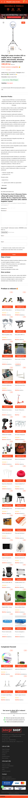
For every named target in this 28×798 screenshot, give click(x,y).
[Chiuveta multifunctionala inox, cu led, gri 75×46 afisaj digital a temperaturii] (7, 374)
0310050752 (9, 777)
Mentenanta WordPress (14, 793)
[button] (23, 2)
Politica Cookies (5, 767)
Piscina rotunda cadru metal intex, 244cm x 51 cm (7, 631)
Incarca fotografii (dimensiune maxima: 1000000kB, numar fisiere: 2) (14, 228)
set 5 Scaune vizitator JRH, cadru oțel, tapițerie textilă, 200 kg (20, 508)
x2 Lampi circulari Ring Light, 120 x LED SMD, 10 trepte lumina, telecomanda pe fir (7, 694)
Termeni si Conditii (6, 764)
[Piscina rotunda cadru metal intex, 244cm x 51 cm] (7, 621)
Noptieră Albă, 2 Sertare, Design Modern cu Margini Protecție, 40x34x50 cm (7, 607)
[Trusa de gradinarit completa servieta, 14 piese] (7, 348)
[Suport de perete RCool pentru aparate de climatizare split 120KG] (20, 374)
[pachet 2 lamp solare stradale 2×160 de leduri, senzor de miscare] (7, 299)
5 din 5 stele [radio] (15, 208)
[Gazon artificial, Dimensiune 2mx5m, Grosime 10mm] (20, 596)
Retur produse (5, 758)
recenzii (8, 69)
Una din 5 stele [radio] (8, 208)
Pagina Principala (6, 749)
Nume (2, 235)
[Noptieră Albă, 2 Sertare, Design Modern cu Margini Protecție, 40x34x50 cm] (7, 596)
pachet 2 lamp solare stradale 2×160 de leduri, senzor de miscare (7, 310)
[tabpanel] (7, 303)
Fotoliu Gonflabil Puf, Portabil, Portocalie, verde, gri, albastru (20, 483)
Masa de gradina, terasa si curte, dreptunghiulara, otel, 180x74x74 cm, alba (7, 334)
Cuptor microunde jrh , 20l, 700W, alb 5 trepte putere (7, 557)
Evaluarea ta (4, 208)
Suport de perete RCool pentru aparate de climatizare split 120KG (20, 385)
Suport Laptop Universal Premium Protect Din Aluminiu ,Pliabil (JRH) (21, 694)
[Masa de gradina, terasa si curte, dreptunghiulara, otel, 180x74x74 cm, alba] (7, 323)
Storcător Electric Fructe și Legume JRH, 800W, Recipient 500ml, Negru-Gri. (7, 508)
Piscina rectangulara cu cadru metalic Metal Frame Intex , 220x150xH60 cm (20, 631)
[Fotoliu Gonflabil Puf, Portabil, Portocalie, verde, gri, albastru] (20, 473)
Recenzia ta (4, 210)
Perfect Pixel (23, 792)
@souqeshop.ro (12, 778)
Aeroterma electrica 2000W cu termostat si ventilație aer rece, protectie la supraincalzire (20, 557)
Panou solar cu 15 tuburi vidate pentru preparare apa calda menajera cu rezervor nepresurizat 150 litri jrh (20, 359)
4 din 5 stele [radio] (13, 208)
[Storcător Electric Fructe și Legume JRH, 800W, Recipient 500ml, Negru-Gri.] (7, 497)
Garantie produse (6, 756)
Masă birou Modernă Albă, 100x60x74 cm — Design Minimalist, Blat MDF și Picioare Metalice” (7, 483)
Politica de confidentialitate (7, 765)
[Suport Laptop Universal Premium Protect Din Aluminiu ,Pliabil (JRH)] (21, 683)
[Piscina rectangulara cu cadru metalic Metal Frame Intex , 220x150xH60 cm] (20, 621)
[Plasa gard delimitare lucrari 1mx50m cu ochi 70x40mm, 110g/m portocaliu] (20, 522)
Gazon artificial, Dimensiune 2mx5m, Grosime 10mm (20, 607)
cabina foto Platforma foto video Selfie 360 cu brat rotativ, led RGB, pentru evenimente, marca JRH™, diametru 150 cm (21, 669)
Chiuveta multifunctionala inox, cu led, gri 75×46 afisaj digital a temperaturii (7, 385)
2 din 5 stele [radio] (10, 208)
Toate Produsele (5, 751)
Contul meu (4, 752)
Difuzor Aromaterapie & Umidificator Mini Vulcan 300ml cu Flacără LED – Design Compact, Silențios (20, 459)
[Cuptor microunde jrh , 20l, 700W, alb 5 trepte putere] (7, 547)
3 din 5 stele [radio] (12, 208)
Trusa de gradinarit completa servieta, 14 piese (7, 359)
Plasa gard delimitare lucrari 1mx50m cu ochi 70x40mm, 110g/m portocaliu (20, 533)
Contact (3, 754)
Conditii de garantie (6, 771)
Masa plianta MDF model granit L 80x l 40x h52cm (20, 334)
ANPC (3, 769)
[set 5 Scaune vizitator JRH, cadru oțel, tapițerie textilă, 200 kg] (20, 497)
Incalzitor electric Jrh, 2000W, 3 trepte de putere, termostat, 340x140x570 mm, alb (20, 582)
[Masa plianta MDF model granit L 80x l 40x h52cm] (20, 323)
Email (2, 241)
